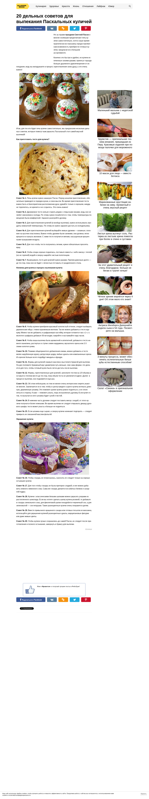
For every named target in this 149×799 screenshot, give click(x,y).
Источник (88, 529)
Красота (66, 6)
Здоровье (54, 6)
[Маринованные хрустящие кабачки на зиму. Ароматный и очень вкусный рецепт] (115, 191)
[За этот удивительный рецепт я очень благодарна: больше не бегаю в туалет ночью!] (115, 254)
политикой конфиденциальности (19, 795)
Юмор (111, 6)
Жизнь (76, 6)
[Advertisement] (33, 48)
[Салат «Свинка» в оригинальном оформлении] (115, 377)
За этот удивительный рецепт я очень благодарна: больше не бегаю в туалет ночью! (115, 268)
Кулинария (41, 6)
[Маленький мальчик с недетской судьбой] (115, 99)
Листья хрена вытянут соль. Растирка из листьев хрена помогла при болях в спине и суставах (115, 236)
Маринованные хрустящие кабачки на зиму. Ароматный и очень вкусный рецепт (115, 205)
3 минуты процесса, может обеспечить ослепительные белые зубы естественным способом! (115, 359)
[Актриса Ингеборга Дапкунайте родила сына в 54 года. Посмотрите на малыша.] (115, 314)
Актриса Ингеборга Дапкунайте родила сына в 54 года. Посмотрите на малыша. (115, 328)
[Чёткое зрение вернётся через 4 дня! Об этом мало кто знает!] (115, 285)
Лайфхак (101, 6)
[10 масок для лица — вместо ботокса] (115, 162)
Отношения (87, 6)
